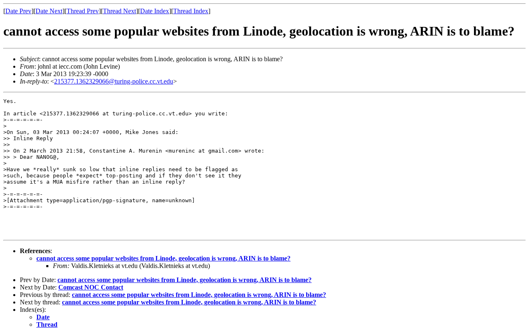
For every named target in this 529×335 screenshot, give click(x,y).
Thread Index (190, 10)
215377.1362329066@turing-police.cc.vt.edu (113, 81)
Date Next (49, 10)
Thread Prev (83, 10)
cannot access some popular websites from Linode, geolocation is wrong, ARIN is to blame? (163, 258)
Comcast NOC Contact (90, 287)
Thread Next (119, 10)
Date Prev (18, 10)
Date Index (154, 10)
